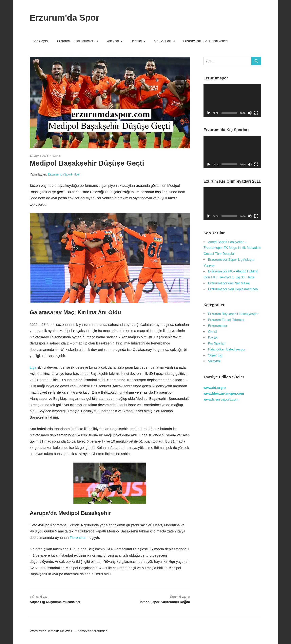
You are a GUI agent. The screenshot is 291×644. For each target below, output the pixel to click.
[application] (233, 100)
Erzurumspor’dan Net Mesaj (229, 283)
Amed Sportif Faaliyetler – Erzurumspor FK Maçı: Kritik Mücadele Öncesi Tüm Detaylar (232, 248)
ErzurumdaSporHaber (64, 174)
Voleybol (112, 41)
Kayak (212, 337)
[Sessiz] (250, 113)
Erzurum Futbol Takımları (75, 41)
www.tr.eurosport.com (221, 399)
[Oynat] (209, 113)
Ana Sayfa (40, 41)
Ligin (33, 367)
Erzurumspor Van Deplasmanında (233, 289)
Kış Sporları (162, 41)
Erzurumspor (217, 326)
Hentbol (136, 41)
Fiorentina (78, 538)
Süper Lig (215, 355)
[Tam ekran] (256, 113)
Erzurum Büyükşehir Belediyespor (233, 314)
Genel (57, 155)
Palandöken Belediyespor (226, 349)
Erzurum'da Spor (64, 17)
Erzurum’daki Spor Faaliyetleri (205, 41)
